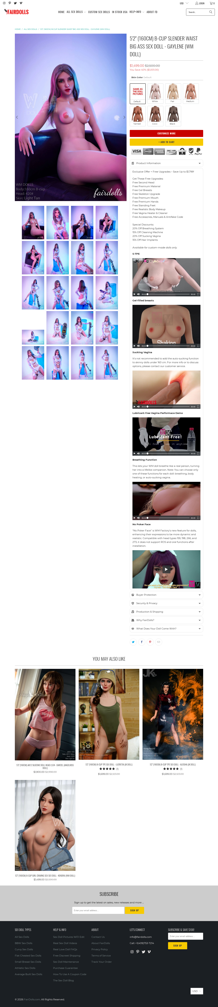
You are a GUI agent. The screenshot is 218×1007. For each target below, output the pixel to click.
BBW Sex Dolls (23, 943)
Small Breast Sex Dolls (28, 961)
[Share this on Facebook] (141, 642)
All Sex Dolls (22, 936)
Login (201, 3)
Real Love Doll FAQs (65, 949)
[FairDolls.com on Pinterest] (9, 3)
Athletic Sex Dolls (25, 968)
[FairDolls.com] (16, 12)
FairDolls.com (32, 999)
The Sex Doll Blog (63, 980)
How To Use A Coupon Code (69, 974)
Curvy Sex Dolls (24, 949)
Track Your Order (101, 961)
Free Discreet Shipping (66, 955)
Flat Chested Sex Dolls (28, 955)
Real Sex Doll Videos (65, 943)
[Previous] (17, 117)
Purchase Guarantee (65, 968)
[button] (76, 12)
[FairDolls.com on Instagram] (4, 3)
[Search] (211, 12)
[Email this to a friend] (158, 642)
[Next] (124, 117)
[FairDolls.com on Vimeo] (20, 3)
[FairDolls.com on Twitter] (15, 3)
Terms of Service (101, 955)
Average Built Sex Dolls (28, 974)
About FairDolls (100, 943)
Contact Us (98, 936)
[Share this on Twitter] (133, 642)
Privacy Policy (99, 949)
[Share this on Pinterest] (150, 642)
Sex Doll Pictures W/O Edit (68, 936)
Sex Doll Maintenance (66, 961)
